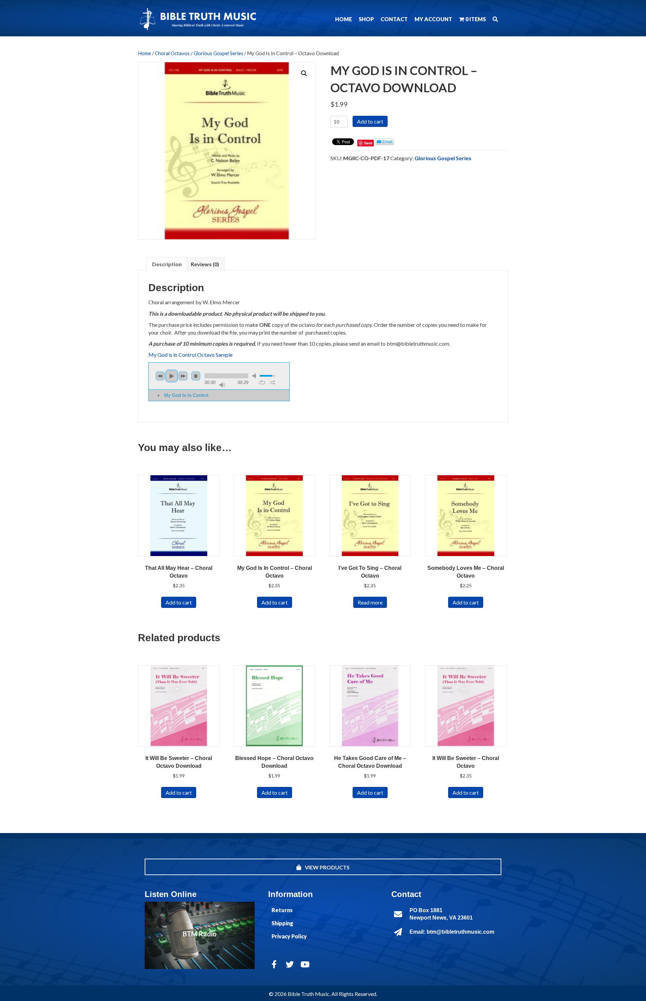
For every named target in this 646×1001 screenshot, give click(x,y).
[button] (495, 19)
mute (255, 375)
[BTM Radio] (200, 935)
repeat (262, 382)
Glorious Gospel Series (218, 53)
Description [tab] (167, 264)
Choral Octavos (172, 53)
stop (196, 376)
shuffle (272, 382)
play (171, 376)
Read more (370, 602)
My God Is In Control (186, 395)
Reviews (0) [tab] (205, 264)
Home (144, 53)
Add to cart (370, 121)
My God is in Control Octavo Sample (190, 354)
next (183, 376)
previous (160, 376)
